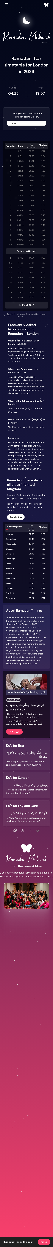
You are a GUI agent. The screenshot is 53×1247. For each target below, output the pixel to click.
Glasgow (10, 549)
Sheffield (10, 568)
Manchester (11, 544)
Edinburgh (10, 558)
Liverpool (10, 554)
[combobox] (26, 123)
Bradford (10, 593)
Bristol (9, 573)
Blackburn (10, 598)
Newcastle (10, 578)
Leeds (8, 563)
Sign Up (44, 1242)
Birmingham (11, 539)
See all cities (16, 517)
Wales (8, 583)
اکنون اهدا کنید (14, 731)
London (9, 534)
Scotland (10, 588)
